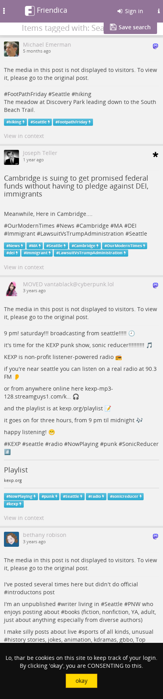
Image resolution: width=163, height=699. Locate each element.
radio (56, 444)
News (67, 225)
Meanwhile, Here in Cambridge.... (48, 213)
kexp (13, 503)
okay (81, 680)
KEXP (14, 444)
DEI (132, 225)
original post (70, 77)
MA (118, 225)
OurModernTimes (31, 225)
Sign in (133, 11)
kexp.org (13, 480)
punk (110, 444)
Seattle (61, 94)
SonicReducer (140, 444)
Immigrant (21, 233)
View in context (24, 136)
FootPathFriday (27, 94)
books (72, 612)
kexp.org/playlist (81, 408)
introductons (25, 592)
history (17, 639)
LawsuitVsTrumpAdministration (82, 233)
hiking (83, 94)
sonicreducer (125, 496)
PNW (134, 604)
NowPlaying (83, 444)
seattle (35, 444)
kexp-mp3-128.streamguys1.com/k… (58, 392)
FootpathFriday (72, 122)
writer (69, 604)
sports (90, 631)
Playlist (16, 469)
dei (12, 252)
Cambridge (94, 225)
